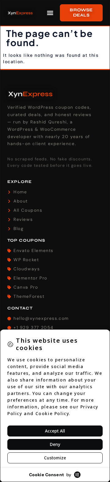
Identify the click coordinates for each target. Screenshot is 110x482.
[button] (50, 13)
